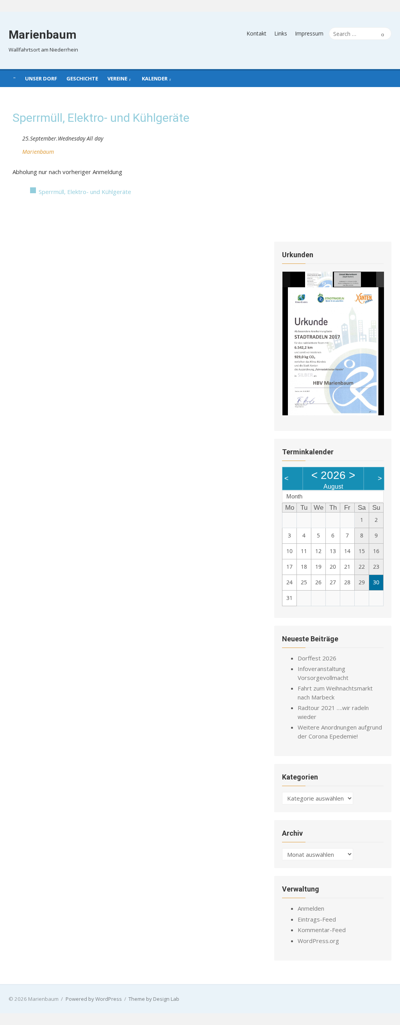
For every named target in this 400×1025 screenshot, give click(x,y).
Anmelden (311, 908)
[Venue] (16, 150)
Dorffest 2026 (317, 658)
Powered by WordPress (94, 998)
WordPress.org (318, 941)
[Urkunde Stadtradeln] (319, 279)
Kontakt (256, 33)
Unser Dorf (41, 78)
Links (280, 33)
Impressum (309, 33)
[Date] (16, 137)
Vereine (117, 78)
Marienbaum (43, 34)
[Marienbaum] (14, 78)
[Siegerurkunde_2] (348, 279)
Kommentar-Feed (322, 930)
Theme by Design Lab (154, 998)
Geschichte (82, 78)
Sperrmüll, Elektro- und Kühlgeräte (85, 192)
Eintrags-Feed (317, 919)
